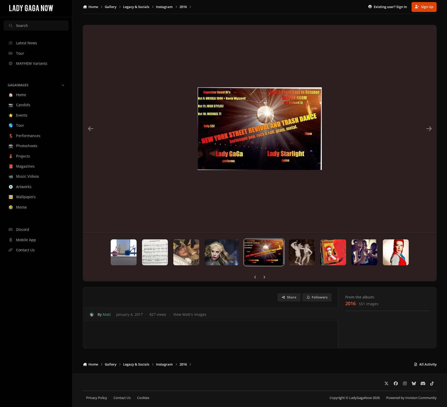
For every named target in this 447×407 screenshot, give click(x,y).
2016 (350, 303)
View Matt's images (189, 314)
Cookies (143, 398)
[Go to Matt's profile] (92, 314)
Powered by (411, 398)
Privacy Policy (96, 398)
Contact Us (122, 398)
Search (22, 25)
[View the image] (124, 252)
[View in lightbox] (260, 128)
